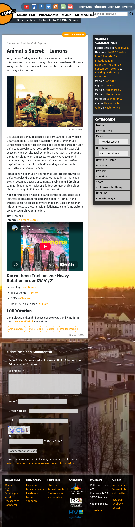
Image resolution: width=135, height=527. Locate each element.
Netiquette (118, 493)
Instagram (117, 499)
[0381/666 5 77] (64, 6)
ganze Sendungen (110, 153)
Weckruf (110, 81)
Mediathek (26, 14)
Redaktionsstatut (57, 489)
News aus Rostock (106, 159)
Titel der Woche (74, 34)
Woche (9, 485)
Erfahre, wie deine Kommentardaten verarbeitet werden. (41, 463)
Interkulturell (104, 130)
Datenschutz (119, 489)
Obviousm (26, 298)
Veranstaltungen (106, 198)
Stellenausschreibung (109, 187)
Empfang (85, 7)
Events (127, 7)
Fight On (33, 292)
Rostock (50, 329)
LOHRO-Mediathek (22, 321)
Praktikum (32, 493)
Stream (73, 20)
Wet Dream (29, 287)
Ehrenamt (32, 485)
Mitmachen (85, 14)
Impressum (118, 485)
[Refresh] (10, 435)
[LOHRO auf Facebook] (42, 6)
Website (13, 420)
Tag (7, 489)
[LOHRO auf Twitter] (49, 6)
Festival (100, 125)
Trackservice (12, 501)
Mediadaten (54, 497)
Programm (48, 14)
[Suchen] (131, 14)
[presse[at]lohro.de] (71, 6)
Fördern (100, 7)
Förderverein (55, 493)
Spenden (101, 176)
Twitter (116, 507)
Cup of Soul (122, 47)
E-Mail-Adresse (18, 410)
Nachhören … (114, 89)
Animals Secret (16, 329)
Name (12, 401)
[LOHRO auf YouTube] (28, 6)
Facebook (117, 503)
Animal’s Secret (28, 219)
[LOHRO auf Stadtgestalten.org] (35, 6)
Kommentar (16, 370)
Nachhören (102, 148)
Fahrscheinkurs (35, 489)
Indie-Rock (35, 329)
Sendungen (11, 493)
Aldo (98, 107)
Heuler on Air (114, 94)
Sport (99, 182)
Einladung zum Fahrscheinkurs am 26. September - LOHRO (108, 64)
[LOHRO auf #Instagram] (57, 6)
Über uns (114, 7)
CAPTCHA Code (52, 441)
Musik (67, 14)
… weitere (96, 510)
